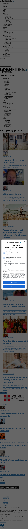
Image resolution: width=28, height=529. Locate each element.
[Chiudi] (25, 241)
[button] (14, 261)
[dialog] (14, 265)
